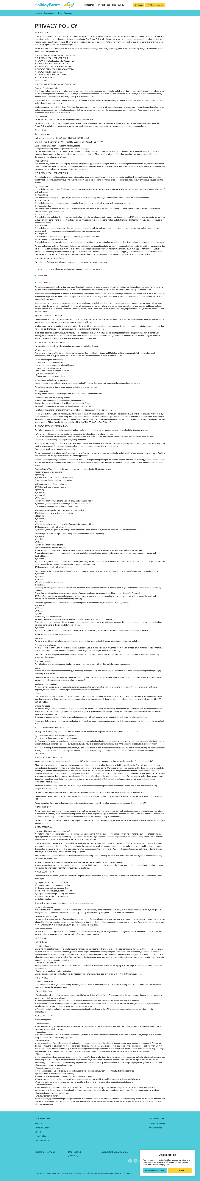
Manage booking (156, 5)
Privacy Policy (40, 1136)
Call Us (121, 5)
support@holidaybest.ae (114, 1152)
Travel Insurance (155, 1128)
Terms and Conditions (43, 1128)
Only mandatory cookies (155, 1170)
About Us (38, 1124)
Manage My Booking (157, 1124)
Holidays (38, 13)
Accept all (180, 1170)
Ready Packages (65, 13)
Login (140, 5)
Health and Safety (42, 1140)
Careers (38, 1132)
